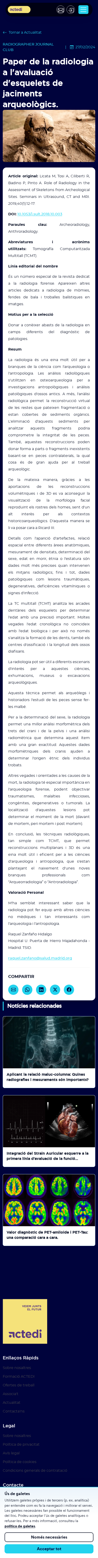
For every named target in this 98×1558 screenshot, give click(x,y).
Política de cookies (19, 1462)
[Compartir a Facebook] (69, 990)
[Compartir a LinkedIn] (41, 990)
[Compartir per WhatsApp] (27, 990)
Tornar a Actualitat (25, 32)
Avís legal (11, 1453)
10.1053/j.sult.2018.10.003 (39, 214)
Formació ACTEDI (19, 1376)
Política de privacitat (21, 1444)
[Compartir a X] (55, 990)
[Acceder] (71, 9)
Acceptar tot (49, 1549)
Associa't (10, 1394)
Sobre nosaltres (17, 1368)
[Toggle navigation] (83, 9)
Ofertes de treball (18, 1385)
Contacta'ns (14, 1411)
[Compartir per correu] (13, 990)
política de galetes (20, 1525)
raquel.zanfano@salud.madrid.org (40, 958)
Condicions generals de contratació (35, 1470)
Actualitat (12, 1402)
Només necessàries (49, 1537)
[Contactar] (61, 9)
